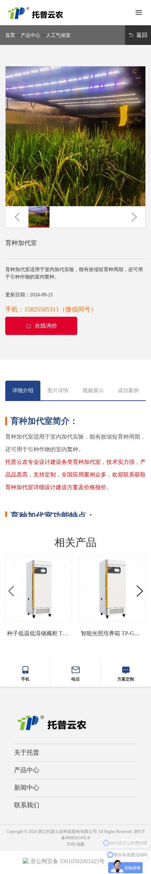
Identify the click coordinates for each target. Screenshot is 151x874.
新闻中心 (26, 787)
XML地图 (76, 844)
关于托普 (26, 752)
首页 (10, 35)
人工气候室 (58, 35)
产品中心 (30, 35)
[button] (17, 217)
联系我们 (26, 805)
